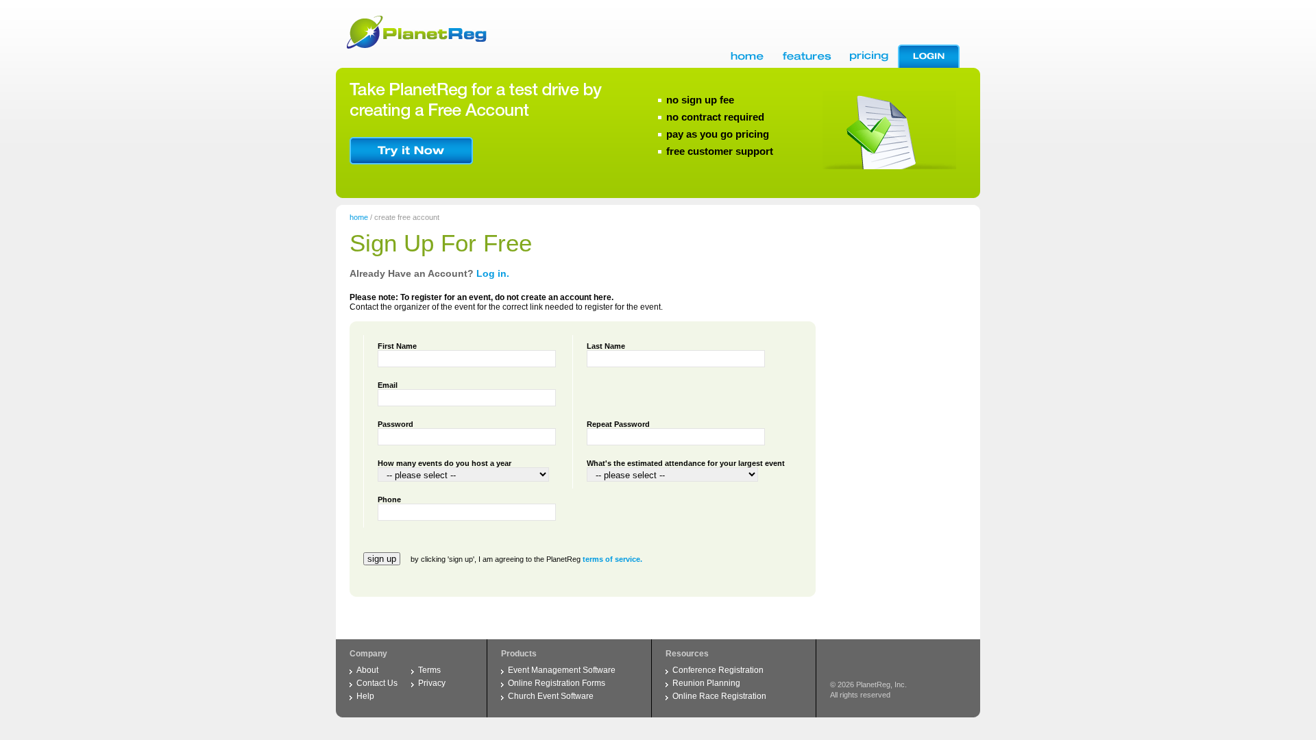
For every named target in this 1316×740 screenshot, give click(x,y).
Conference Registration (718, 670)
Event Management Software (562, 670)
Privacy (432, 683)
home (359, 217)
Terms (429, 670)
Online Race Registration (719, 696)
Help (365, 696)
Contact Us (377, 683)
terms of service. (612, 559)
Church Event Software (551, 696)
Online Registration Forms (556, 683)
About (367, 670)
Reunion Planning (706, 683)
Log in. (492, 273)
